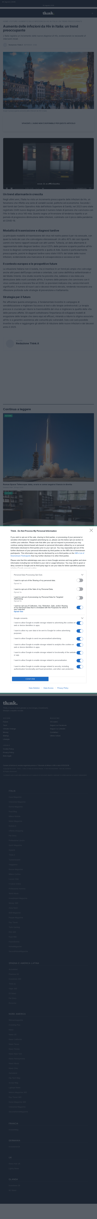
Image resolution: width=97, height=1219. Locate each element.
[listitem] (48, 574)
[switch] (80, 580)
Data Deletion (34, 688)
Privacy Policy (62, 688)
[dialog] (48, 609)
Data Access (48, 688)
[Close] (92, 531)
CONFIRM (30, 679)
